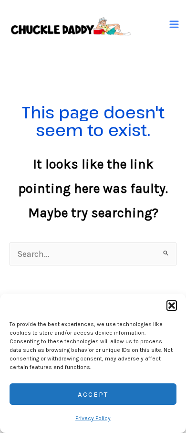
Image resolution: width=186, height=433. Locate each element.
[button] (171, 305)
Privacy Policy (93, 418)
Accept (93, 394)
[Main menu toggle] (174, 24)
